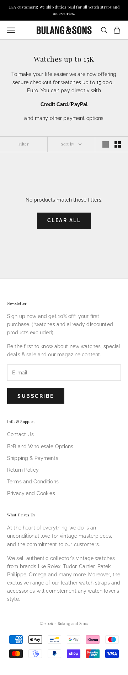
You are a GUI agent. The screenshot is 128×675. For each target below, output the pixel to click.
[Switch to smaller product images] (117, 144)
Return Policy (23, 470)
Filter (23, 144)
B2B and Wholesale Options (40, 446)
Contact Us (20, 434)
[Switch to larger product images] (105, 144)
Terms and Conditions (33, 481)
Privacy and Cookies (31, 493)
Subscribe (35, 396)
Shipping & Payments (32, 458)
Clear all (64, 220)
